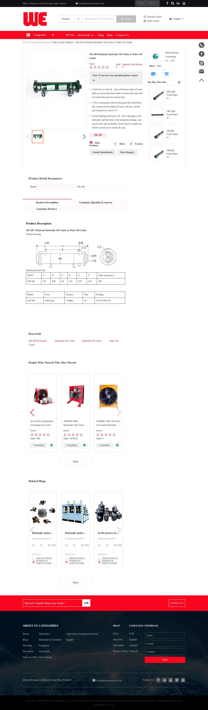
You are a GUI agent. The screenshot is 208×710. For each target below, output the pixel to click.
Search (128, 19)
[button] (32, 412)
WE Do (69, 35)
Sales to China (30, 657)
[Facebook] (167, 3)
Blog (101, 35)
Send (165, 659)
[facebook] (158, 680)
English (177, 19)
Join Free (152, 3)
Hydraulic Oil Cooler (92, 341)
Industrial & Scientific (50, 639)
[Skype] (172, 3)
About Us (30, 625)
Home (25, 42)
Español (133, 645)
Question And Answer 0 (132, 65)
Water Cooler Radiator (62, 42)
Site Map (27, 645)
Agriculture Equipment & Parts (82, 633)
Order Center (153, 21)
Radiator (47, 42)
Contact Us (122, 35)
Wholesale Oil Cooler (64, 341)
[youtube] (183, 680)
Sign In (141, 3)
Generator (44, 645)
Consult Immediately (102, 152)
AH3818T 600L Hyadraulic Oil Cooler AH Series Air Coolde (75, 423)
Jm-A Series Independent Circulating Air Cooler (41, 423)
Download (84, 35)
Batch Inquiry (127, 152)
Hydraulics (36, 42)
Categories (48, 625)
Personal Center (154, 17)
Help (110, 35)
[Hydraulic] (170, 680)
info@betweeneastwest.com (91, 3)
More (75, 461)
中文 (131, 633)
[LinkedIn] (178, 3)
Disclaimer (118, 645)
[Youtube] (183, 3)
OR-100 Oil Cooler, (38, 341)
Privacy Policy (120, 651)
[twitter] (177, 680)
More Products (95, 144)
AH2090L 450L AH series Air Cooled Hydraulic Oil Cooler (108, 423)
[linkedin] (164, 680)
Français (133, 651)
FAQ (115, 633)
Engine (69, 639)
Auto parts (44, 651)
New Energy (45, 657)
